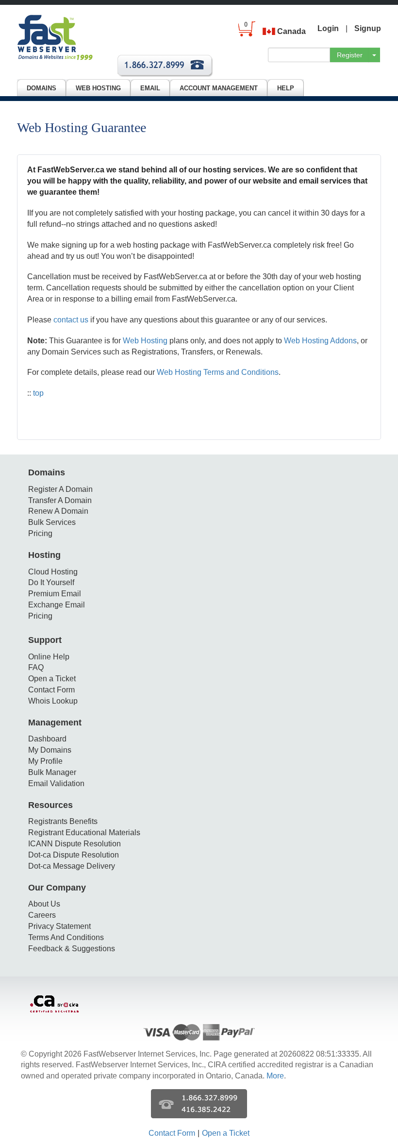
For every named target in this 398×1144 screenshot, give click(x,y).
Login (328, 28)
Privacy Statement (59, 926)
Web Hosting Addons (320, 340)
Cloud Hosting (53, 572)
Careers (42, 915)
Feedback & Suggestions (71, 948)
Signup (367, 28)
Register (350, 55)
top (38, 393)
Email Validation (56, 783)
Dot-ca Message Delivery (71, 866)
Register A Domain (60, 489)
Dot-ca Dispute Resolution (73, 855)
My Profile (45, 761)
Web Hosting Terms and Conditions (218, 372)
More (275, 1076)
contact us (70, 320)
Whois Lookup (53, 701)
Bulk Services (52, 522)
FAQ (36, 667)
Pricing (40, 533)
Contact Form (51, 690)
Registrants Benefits (63, 821)
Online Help (48, 657)
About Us (44, 904)
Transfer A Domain (60, 500)
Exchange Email (56, 605)
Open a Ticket (52, 678)
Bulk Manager (52, 772)
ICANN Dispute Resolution (74, 844)
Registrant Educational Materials (84, 832)
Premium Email (54, 593)
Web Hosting (145, 340)
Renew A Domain (58, 511)
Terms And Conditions (66, 937)
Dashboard (47, 739)
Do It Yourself (51, 582)
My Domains (49, 750)
